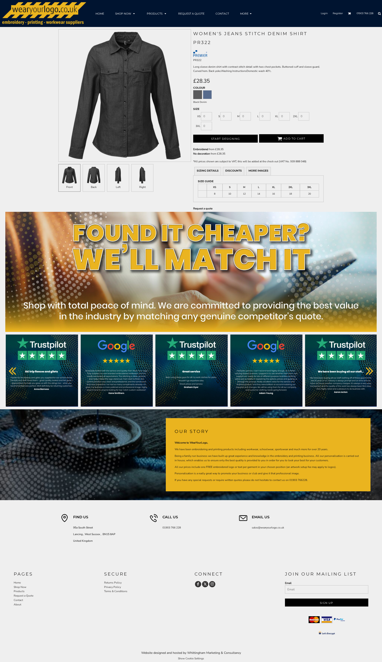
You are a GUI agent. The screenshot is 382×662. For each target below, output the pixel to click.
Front (69, 187)
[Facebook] (198, 584)
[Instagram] (212, 584)
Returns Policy (113, 582)
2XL (295, 116)
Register (338, 13)
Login (324, 13)
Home (17, 582)
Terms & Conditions (115, 591)
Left (118, 187)
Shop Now (20, 587)
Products (19, 591)
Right (142, 187)
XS (199, 116)
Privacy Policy (112, 587)
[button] (125, 13)
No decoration (201, 153)
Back (94, 187)
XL (276, 116)
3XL (198, 126)
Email (288, 583)
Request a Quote (23, 595)
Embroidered (200, 149)
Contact (18, 600)
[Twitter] (205, 584)
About (17, 604)
